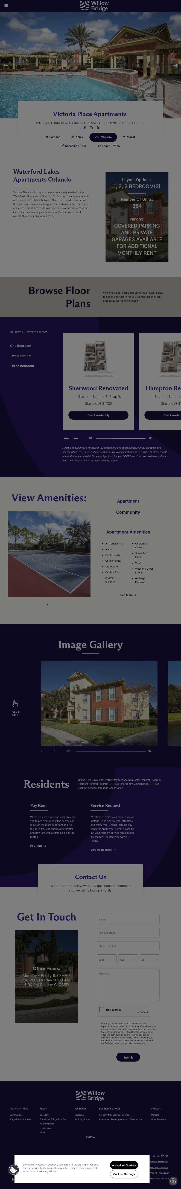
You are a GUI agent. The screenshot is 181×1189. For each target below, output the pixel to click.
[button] (13, 1170)
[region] (82, 1169)
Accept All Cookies (124, 1165)
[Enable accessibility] (173, 1181)
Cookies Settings (124, 1174)
